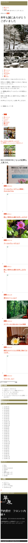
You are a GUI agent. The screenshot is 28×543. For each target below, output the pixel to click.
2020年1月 (6, 440)
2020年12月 (7, 422)
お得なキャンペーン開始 (13, 390)
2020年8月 (6, 428)
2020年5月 (6, 433)
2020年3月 (6, 437)
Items (5, 465)
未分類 (5, 475)
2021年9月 (6, 408)
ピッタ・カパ (10, 394)
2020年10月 (7, 425)
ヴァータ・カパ (11, 392)
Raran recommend (8, 468)
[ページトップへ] (1, 490)
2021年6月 (6, 412)
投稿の (7, 484)
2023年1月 (6, 407)
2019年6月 (6, 450)
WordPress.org (7, 487)
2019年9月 (6, 445)
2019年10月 (7, 443)
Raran (5, 114)
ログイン (6, 482)
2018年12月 (7, 457)
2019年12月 (7, 442)
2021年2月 (6, 418)
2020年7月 (6, 430)
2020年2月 (6, 438)
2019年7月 (6, 448)
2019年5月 (6, 452)
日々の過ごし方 (8, 474)
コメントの (8, 485)
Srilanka (6, 469)
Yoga (5, 471)
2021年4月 (6, 415)
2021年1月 (6, 420)
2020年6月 (6, 432)
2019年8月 (6, 447)
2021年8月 (6, 410)
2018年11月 (7, 458)
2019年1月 (6, 455)
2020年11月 (7, 423)
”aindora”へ (10, 389)
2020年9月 (6, 427)
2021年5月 (6, 413)
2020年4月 (6, 435)
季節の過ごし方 (8, 472)
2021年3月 (6, 417)
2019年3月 (6, 453)
